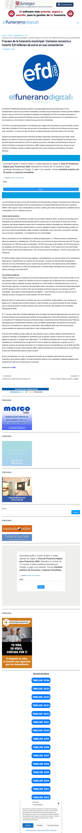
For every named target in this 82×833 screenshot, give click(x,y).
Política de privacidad (43, 830)
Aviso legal (53, 830)
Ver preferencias (52, 825)
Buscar (4, 508)
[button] (59, 803)
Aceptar (28, 825)
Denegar (40, 825)
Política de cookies (31, 830)
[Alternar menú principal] (78, 22)
